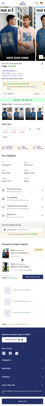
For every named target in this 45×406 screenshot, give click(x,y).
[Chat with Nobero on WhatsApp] (16, 353)
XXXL (5, 137)
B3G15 (10, 93)
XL (30, 129)
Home (4, 324)
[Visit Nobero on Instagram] (3, 353)
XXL (38, 129)
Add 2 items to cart (33, 277)
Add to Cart (22, 401)
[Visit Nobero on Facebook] (10, 353)
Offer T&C (37, 93)
